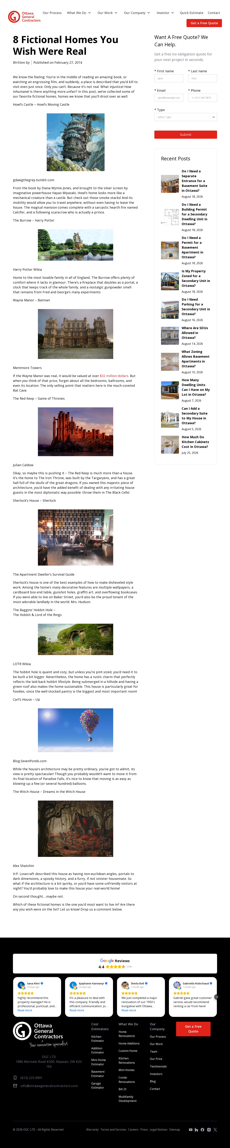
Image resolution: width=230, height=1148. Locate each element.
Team (153, 1051)
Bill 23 (122, 1089)
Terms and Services (113, 1129)
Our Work (105, 13)
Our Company (134, 13)
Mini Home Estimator (98, 1062)
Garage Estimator (97, 1085)
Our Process (52, 13)
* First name (164, 71)
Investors (156, 1074)
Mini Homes (127, 1070)
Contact (214, 13)
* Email (159, 90)
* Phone (194, 90)
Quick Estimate (191, 13)
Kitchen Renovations (127, 1060)
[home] (24, 17)
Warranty (92, 1129)
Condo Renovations (127, 1080)
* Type (159, 110)
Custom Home (128, 1051)
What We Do (76, 13)
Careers (133, 1129)
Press (144, 1129)
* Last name (197, 71)
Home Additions (129, 1043)
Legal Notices (158, 1129)
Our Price (156, 1059)
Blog (153, 1081)
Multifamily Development (128, 1099)
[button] (79, 12)
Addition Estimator (97, 1050)
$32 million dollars (114, 376)
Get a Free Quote (204, 23)
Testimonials (158, 1066)
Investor (163, 13)
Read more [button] (25, 1010)
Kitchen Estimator (97, 1039)
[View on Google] (21, 985)
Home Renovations (127, 1034)
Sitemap (174, 1129)
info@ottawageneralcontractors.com (49, 1086)
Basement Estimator (98, 1074)
